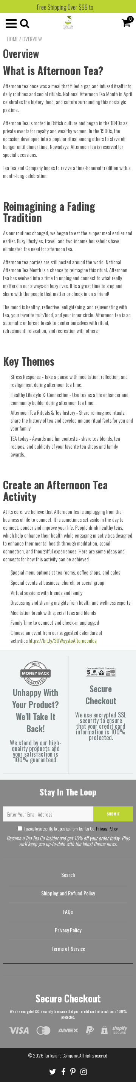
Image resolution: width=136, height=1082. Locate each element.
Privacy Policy (106, 828)
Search (68, 874)
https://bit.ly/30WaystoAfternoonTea (63, 640)
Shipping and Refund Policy (68, 893)
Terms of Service (68, 948)
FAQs (68, 911)
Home (12, 39)
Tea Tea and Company (61, 1055)
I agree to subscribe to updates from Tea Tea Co (71, 828)
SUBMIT (113, 814)
